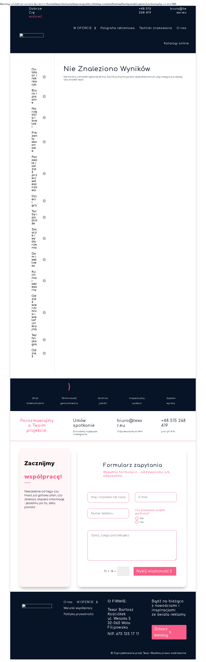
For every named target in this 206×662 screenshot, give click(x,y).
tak (141, 518)
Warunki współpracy (78, 608)
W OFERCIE (82, 28)
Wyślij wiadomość (152, 571)
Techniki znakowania (155, 28)
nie (141, 522)
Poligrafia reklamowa (117, 28)
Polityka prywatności (79, 614)
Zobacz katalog (161, 632)
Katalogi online (176, 43)
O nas (181, 28)
